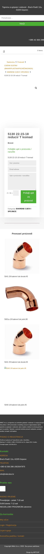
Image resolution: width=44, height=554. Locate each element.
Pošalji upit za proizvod (28, 197)
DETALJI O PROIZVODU (28, 83)
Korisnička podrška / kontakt (12, 536)
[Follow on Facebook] (41, 33)
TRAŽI (22, 24)
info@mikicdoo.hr (7, 474)
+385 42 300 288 (36, 40)
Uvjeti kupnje (5, 531)
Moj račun (4, 520)
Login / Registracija (8, 525)
